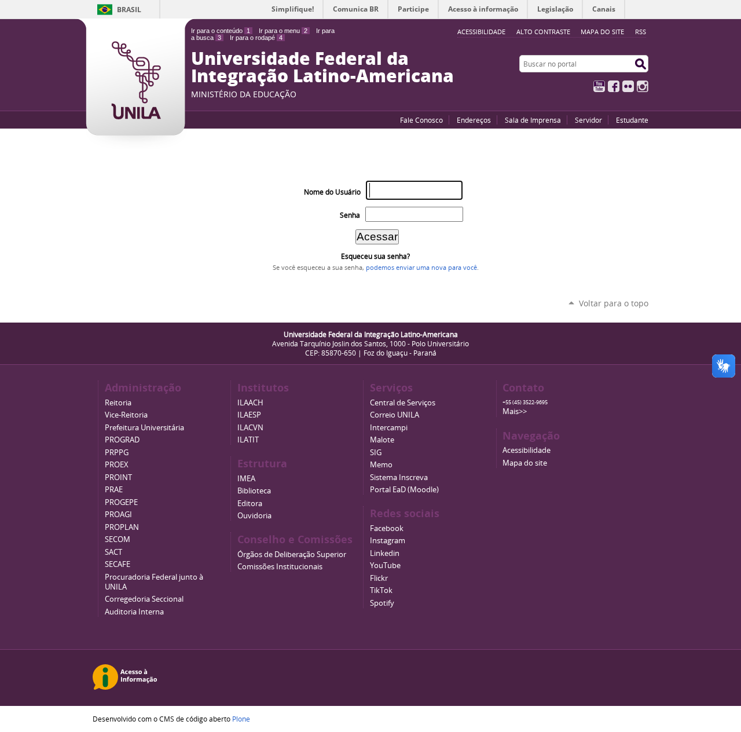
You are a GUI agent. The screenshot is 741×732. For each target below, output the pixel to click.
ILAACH (250, 403)
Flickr (628, 86)
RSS (640, 31)
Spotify (382, 603)
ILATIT (248, 440)
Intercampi (389, 428)
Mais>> (514, 411)
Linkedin (384, 553)
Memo (381, 465)
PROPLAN (122, 527)
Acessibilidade (526, 450)
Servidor (588, 120)
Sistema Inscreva (399, 477)
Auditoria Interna (134, 612)
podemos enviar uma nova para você (421, 267)
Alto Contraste (543, 31)
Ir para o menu (283, 30)
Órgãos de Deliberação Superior (291, 554)
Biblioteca (254, 491)
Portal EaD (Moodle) (404, 490)
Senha (350, 215)
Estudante (632, 120)
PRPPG (117, 453)
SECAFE (117, 564)
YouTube (599, 86)
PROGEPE (121, 502)
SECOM (117, 539)
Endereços (474, 120)
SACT (113, 552)
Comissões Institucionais (279, 567)
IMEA (246, 479)
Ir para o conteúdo (220, 30)
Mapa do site (602, 31)
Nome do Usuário (332, 192)
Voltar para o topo (613, 303)
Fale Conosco (421, 120)
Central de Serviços (402, 403)
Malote (382, 440)
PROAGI (118, 514)
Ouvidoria (254, 516)
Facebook (613, 86)
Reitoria (118, 403)
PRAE (114, 490)
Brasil (129, 9)
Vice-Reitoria (126, 415)
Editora (249, 503)
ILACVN (250, 428)
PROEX (117, 465)
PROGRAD (122, 440)
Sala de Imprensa (533, 120)
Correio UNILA (394, 415)
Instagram (642, 86)
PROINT (118, 477)
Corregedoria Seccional (144, 599)
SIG (375, 453)
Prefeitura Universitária (144, 428)
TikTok (381, 590)
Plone (241, 718)
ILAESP (249, 415)
